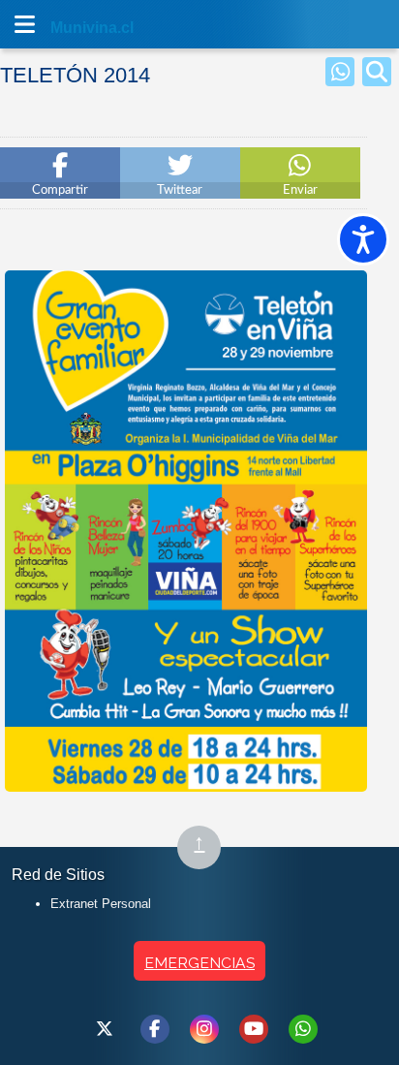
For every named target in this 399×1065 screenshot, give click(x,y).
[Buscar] (376, 71)
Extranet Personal (100, 903)
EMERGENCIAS (199, 963)
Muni (69, 27)
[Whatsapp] (339, 71)
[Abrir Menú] (24, 24)
